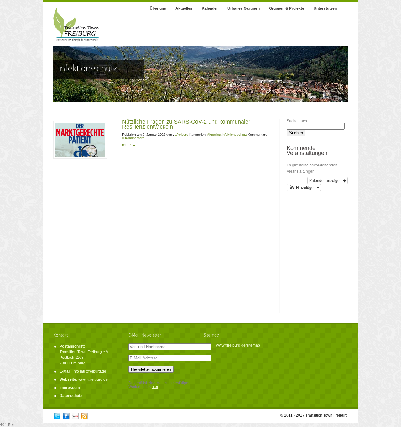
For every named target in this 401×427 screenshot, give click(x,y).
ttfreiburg (181, 134)
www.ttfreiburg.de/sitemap (238, 345)
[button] (304, 187)
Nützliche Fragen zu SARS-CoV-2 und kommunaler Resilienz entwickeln (186, 124)
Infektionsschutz (234, 134)
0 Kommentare (133, 138)
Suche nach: (297, 121)
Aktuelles (214, 134)
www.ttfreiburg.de (93, 379)
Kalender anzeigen (326, 180)
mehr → (129, 145)
